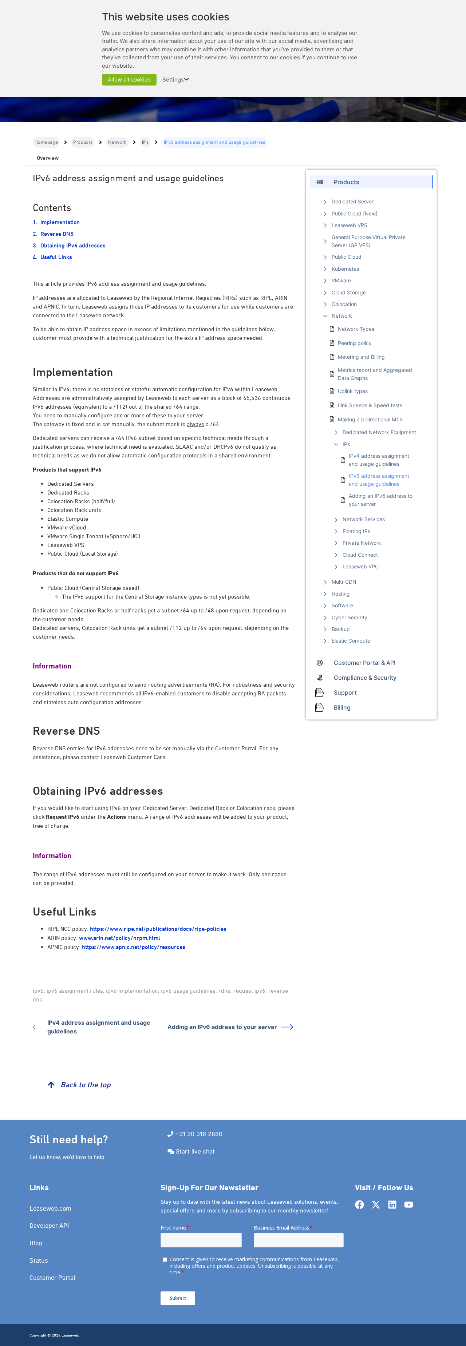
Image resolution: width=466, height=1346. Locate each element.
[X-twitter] (375, 1204)
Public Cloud (347, 257)
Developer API (49, 1225)
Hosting (341, 594)
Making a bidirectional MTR (370, 419)
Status (38, 1260)
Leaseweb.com (50, 1208)
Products (82, 142)
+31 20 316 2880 (198, 1133)
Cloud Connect (360, 555)
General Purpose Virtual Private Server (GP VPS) (369, 241)
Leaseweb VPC (361, 566)
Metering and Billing (361, 357)
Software (342, 605)
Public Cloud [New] (355, 213)
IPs (145, 142)
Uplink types (353, 391)
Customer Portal (52, 1277)
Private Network (362, 543)
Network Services (364, 519)
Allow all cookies (129, 79)
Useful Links (56, 257)
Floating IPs (356, 531)
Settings (176, 79)
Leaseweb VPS (349, 225)
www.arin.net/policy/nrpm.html (119, 937)
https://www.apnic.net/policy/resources (133, 947)
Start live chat (195, 1151)
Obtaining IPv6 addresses (73, 245)
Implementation (60, 222)
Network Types (356, 329)
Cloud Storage (349, 292)
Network (117, 142)
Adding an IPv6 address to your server (222, 1027)
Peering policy (355, 343)
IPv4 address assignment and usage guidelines (98, 1027)
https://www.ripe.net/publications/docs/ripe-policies (158, 928)
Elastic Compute (351, 641)
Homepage (46, 142)
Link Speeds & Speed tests (370, 405)
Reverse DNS (57, 233)
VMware (341, 280)
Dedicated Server (353, 201)
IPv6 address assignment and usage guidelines (379, 480)
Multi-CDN (344, 582)
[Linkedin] (392, 1204)
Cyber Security (349, 617)
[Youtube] (408, 1204)
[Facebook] (359, 1204)
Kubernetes (345, 269)
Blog (35, 1243)
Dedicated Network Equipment (379, 432)
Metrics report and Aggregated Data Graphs (375, 374)
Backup (341, 629)
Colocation (344, 304)
